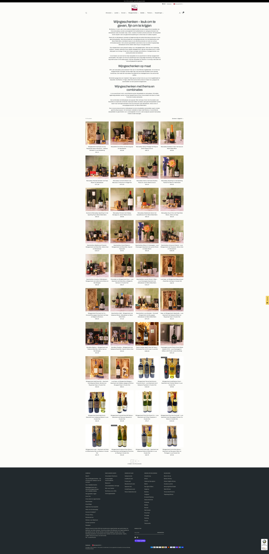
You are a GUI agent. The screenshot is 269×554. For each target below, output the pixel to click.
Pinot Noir (147, 513)
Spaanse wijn (128, 486)
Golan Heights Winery (170, 481)
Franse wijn (128, 481)
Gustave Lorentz (168, 484)
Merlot (146, 484)
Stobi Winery (167, 489)
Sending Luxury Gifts (110, 491)
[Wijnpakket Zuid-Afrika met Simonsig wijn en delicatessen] (122, 133)
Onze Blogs (88, 504)
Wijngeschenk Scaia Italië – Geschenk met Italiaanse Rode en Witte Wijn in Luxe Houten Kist (147, 451)
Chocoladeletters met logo (112, 485)
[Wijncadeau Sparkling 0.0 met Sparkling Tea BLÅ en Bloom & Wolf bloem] (172, 167)
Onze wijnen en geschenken (92, 499)
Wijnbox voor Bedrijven (91, 520)
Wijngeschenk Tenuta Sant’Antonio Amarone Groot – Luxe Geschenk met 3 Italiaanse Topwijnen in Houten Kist (147, 383)
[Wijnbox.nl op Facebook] (163, 4)
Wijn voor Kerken (109, 488)
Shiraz (146, 478)
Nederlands (169, 3)
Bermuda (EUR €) (179, 3)
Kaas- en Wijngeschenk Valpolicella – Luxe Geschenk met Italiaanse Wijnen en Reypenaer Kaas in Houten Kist (172, 315)
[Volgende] (148, 1)
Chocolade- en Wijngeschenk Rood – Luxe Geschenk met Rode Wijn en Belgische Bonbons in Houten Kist (122, 281)
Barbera (146, 491)
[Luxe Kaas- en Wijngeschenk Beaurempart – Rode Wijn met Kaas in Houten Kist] (172, 265)
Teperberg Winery (168, 494)
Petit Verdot (147, 510)
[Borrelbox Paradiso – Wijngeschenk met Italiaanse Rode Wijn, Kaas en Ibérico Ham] (122, 333)
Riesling (146, 518)
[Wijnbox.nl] (134, 8)
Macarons (107, 483)
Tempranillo (147, 523)
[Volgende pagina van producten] (139, 461)
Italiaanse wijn (128, 476)
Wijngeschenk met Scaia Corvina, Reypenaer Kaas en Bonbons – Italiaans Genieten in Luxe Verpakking (97, 148)
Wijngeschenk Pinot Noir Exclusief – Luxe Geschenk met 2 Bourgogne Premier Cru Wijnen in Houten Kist (172, 417)
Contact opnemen (90, 522)
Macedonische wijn (130, 484)
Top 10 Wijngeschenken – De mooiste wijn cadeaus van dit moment (93, 480)
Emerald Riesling (148, 497)
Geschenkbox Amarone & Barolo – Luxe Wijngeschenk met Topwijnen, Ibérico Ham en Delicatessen (172, 247)
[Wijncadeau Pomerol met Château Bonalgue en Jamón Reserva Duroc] (122, 199)
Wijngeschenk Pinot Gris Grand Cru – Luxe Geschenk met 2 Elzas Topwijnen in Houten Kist (147, 417)
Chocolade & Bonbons (111, 476)
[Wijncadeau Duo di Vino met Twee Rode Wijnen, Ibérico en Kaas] (172, 199)
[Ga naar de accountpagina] (179, 13)
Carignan (146, 494)
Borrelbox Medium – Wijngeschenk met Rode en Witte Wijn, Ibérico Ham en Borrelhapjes (97, 349)
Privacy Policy (89, 514)
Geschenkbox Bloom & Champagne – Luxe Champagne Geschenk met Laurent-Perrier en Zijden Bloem (147, 247)
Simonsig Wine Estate (170, 486)
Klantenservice (89, 517)
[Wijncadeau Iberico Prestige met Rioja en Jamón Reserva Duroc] (147, 133)
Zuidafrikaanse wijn (130, 489)
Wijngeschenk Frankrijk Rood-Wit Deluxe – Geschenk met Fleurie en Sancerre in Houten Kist (122, 417)
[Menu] (267, 540)
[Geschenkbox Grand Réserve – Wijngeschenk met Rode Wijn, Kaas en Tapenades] (122, 231)
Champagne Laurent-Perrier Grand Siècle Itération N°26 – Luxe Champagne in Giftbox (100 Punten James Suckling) (172, 349)
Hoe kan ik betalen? (90, 512)
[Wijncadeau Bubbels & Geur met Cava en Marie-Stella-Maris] (172, 133)
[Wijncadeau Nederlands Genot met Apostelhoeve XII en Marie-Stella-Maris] (147, 199)
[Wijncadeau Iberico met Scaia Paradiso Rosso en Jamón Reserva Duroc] (147, 167)
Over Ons (88, 496)
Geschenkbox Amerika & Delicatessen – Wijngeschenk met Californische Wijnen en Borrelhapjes (97, 281)
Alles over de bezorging (91, 509)
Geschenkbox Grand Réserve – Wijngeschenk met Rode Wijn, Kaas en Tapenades (122, 247)
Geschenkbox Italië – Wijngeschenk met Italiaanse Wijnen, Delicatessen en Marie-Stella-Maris (122, 315)
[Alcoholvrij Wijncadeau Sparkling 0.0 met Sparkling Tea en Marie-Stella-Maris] (97, 199)
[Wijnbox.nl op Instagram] (164, 4)
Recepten (88, 525)
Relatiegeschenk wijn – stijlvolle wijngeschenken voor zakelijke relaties (92, 489)
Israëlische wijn (129, 478)
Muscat (146, 507)
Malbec (146, 505)
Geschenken (88, 501)
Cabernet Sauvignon (149, 481)
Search (87, 476)
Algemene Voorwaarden (91, 506)
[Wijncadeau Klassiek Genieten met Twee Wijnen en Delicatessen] (97, 167)
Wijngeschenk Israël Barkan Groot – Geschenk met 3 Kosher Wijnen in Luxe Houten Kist (171, 383)
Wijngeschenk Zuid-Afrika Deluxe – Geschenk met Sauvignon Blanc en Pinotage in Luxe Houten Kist (172, 451)
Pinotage (146, 515)
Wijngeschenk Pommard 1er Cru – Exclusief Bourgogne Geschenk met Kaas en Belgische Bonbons (97, 315)
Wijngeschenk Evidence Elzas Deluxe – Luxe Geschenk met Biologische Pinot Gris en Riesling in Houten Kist (122, 451)
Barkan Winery (168, 478)
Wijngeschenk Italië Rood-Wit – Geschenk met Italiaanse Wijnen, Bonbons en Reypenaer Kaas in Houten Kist (97, 383)
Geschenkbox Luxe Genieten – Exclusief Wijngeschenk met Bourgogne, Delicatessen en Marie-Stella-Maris (147, 315)
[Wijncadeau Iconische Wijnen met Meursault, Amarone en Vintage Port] (122, 167)
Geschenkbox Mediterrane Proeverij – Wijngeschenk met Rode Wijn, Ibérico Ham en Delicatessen (97, 247)
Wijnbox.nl (95, 547)
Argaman (146, 489)
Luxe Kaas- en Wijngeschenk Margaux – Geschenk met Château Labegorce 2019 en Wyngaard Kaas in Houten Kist (122, 383)
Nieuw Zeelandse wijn (130, 491)
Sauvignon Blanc (148, 486)
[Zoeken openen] (86, 13)
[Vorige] (120, 1)
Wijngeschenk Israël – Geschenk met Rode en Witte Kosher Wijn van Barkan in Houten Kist (97, 451)
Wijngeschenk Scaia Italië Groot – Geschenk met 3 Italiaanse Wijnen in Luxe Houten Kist (97, 417)
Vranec (146, 520)
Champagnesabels (110, 493)
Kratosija (146, 502)
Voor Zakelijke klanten (91, 485)
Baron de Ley (167, 476)
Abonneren (160, 532)
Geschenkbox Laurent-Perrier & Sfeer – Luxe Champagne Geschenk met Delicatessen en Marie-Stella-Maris (146, 281)
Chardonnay (147, 476)
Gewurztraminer (148, 499)
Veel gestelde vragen (90, 493)
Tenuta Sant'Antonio (169, 491)
